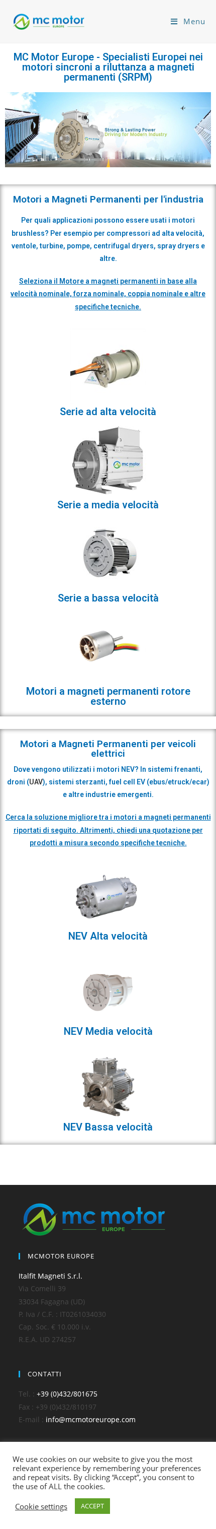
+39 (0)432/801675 (67, 1394)
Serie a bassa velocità (108, 598)
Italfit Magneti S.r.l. (50, 1276)
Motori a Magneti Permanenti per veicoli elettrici (108, 748)
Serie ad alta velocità (108, 412)
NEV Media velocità (108, 1031)
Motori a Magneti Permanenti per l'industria (108, 199)
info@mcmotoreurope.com (91, 1419)
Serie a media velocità (108, 505)
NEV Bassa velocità (108, 1127)
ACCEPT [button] (92, 1505)
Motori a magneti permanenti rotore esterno (108, 696)
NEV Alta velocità (108, 936)
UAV (36, 782)
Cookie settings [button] (41, 1506)
